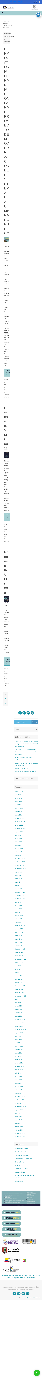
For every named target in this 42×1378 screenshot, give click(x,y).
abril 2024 (18, 885)
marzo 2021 (19, 976)
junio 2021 (18, 969)
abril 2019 (18, 1043)
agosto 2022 (19, 932)
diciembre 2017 (20, 1096)
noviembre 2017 (20, 1100)
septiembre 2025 (20, 828)
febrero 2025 (19, 852)
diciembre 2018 (20, 1056)
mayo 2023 (18, 909)
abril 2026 (18, 805)
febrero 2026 (19, 811)
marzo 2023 (19, 915)
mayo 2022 (18, 939)
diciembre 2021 (20, 949)
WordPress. (37, 1298)
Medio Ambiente (20, 1172)
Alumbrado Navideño (22, 1148)
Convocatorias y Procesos (23, 1158)
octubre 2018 (19, 1063)
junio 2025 (18, 838)
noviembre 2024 (20, 862)
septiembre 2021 (20, 959)
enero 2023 (18, 922)
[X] (33, 2)
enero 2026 (18, 815)
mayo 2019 (18, 1039)
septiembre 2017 (20, 1106)
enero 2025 (18, 855)
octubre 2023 (19, 895)
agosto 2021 (19, 962)
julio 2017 (18, 1113)
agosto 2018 (19, 1069)
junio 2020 (18, 1006)
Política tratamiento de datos (25, 1277)
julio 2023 (18, 902)
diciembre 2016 (20, 1133)
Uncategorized (19, 1181)
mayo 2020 (18, 1009)
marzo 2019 (19, 1046)
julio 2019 (18, 1036)
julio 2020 (18, 1002)
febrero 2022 (19, 946)
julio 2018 (18, 1073)
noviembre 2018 (20, 1059)
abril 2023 (18, 912)
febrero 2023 (19, 919)
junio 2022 (18, 935)
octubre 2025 (19, 825)
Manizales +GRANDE (22, 1168)
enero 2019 (18, 1053)
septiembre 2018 (20, 1066)
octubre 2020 (19, 992)
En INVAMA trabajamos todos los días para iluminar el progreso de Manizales (25, 752)
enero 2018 (18, 1093)
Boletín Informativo (21, 1152)
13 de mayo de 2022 (6, 384)
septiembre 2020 (20, 996)
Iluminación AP (19, 1162)
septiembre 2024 (20, 868)
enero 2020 (18, 1016)
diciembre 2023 (20, 892)
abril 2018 (18, 1083)
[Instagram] (39, 2)
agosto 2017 (19, 1110)
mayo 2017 (18, 1120)
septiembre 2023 (20, 899)
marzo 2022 (19, 942)
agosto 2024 (19, 872)
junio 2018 (18, 1076)
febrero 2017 (19, 1130)
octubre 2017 (19, 1103)
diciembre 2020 (20, 986)
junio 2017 (18, 1116)
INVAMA (17, 1165)
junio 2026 (18, 798)
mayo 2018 (18, 1080)
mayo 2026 (18, 801)
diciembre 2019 (20, 1019)
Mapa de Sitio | (7, 1275)
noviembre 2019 (20, 1023)
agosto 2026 (19, 791)
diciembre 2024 (20, 858)
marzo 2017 (19, 1126)
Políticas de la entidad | (19, 1275)
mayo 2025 (18, 842)
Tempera (29, 1298)
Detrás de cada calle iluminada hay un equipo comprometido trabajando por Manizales (26, 744)
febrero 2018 (19, 1090)
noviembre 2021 (20, 952)
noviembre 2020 (20, 989)
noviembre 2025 (20, 822)
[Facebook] (36, 2)
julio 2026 (18, 795)
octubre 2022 (19, 929)
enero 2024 (18, 889)
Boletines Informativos (22, 1155)
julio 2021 (18, 966)
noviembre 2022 (20, 925)
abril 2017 (18, 1123)
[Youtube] (31, 2)
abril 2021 (18, 972)
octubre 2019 (19, 1026)
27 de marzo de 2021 (6, 529)
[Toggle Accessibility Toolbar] (38, 14)
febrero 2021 (19, 979)
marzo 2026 (19, 808)
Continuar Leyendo (9, 371)
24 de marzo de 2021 (6, 673)
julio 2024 (18, 875)
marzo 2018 (19, 1086)
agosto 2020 (19, 999)
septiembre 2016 (20, 1137)
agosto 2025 (19, 832)
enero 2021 (18, 982)
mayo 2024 (18, 882)
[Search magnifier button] (36, 722)
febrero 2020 (19, 1013)
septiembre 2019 (20, 1029)
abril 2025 (18, 845)
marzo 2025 (19, 848)
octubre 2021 (19, 956)
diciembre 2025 (20, 818)
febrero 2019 (19, 1049)
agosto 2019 (19, 1033)
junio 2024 (18, 878)
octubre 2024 (19, 865)
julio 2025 (18, 835)
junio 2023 (18, 905)
